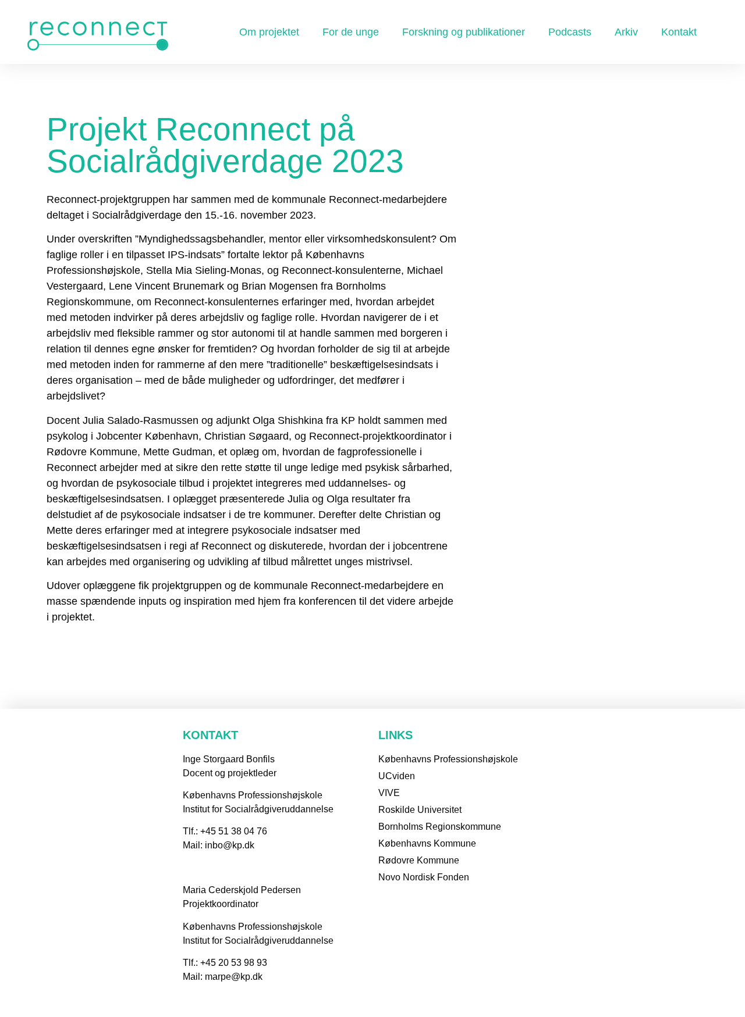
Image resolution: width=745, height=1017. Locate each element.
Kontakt (679, 32)
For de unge (350, 32)
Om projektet (269, 32)
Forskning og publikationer (463, 32)
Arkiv (626, 32)
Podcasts (569, 32)
